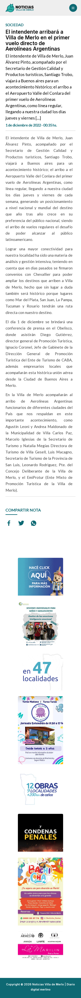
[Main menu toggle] (73, 8)
